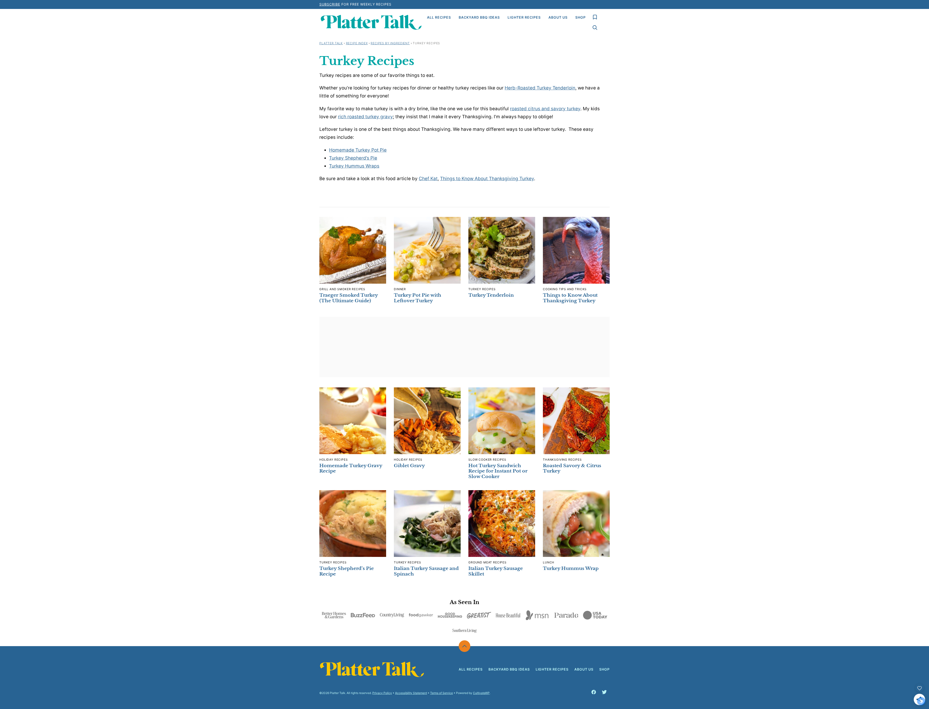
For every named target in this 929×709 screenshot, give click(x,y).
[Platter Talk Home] (371, 22)
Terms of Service (441, 693)
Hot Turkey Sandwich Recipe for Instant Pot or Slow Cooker (497, 471)
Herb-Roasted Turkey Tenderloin (540, 88)
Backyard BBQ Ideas (479, 17)
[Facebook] (593, 692)
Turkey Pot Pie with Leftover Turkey (417, 297)
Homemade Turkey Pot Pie (358, 150)
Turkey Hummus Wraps (354, 166)
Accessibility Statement (411, 693)
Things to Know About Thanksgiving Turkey (487, 178)
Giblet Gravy (409, 465)
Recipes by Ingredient (390, 43)
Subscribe (329, 4)
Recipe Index (357, 43)
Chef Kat (428, 178)
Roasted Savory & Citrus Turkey (572, 468)
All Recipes (439, 17)
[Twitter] (604, 692)
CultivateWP (481, 693)
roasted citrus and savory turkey (545, 108)
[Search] (595, 27)
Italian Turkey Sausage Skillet (495, 571)
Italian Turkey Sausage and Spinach (426, 571)
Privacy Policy (382, 693)
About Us (558, 17)
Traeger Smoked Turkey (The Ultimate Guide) (348, 297)
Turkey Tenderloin (491, 295)
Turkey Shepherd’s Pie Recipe (346, 571)
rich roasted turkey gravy (365, 116)
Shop (580, 17)
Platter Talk (331, 43)
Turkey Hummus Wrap (571, 568)
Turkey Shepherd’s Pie (353, 158)
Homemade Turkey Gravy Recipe (350, 468)
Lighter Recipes (524, 17)
